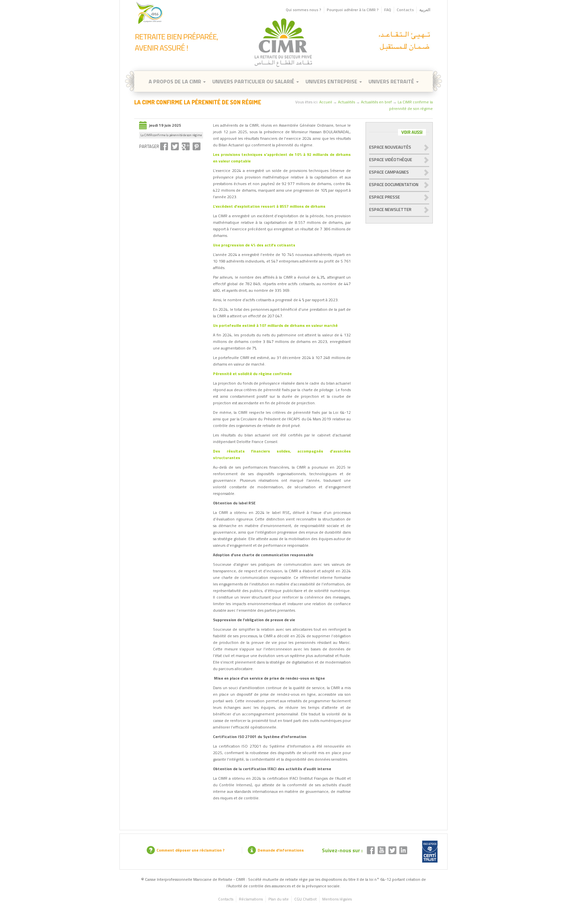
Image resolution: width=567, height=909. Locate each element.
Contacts (405, 10)
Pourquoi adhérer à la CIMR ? (353, 10)
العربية (424, 10)
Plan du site (278, 899)
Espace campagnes (389, 172)
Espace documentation (393, 184)
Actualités (346, 102)
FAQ (387, 10)
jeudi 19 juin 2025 (165, 125)
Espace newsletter (390, 209)
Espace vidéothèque (390, 159)
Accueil (325, 102)
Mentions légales (337, 899)
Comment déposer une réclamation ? (190, 850)
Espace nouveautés (390, 147)
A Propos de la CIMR (175, 81)
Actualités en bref (376, 102)
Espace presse (384, 197)
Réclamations (251, 899)
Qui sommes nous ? (303, 10)
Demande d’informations (281, 850)
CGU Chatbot (305, 899)
